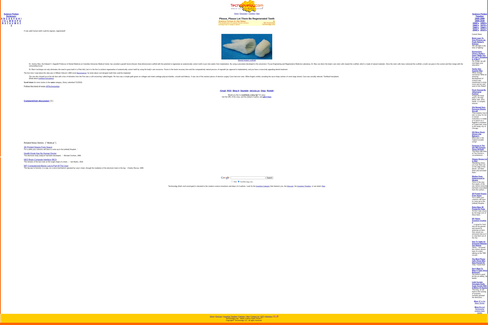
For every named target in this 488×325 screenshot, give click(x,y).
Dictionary (243, 14)
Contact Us (255, 317)
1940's (476, 23)
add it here (267, 97)
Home (236, 14)
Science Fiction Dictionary (11, 15)
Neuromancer (81, 73)
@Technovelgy (52, 86)
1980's (476, 28)
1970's (483, 25)
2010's (483, 30)
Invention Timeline (304, 186)
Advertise (268, 317)
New (258, 14)
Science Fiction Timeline (479, 15)
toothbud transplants (45, 78)
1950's (483, 23)
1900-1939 (480, 21)
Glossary (290, 186)
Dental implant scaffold (246, 60)
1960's (476, 25)
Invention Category (263, 186)
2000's (476, 30)
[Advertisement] (11, 67)
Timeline (252, 14)
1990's (483, 28)
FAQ (262, 317)
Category (241, 317)
